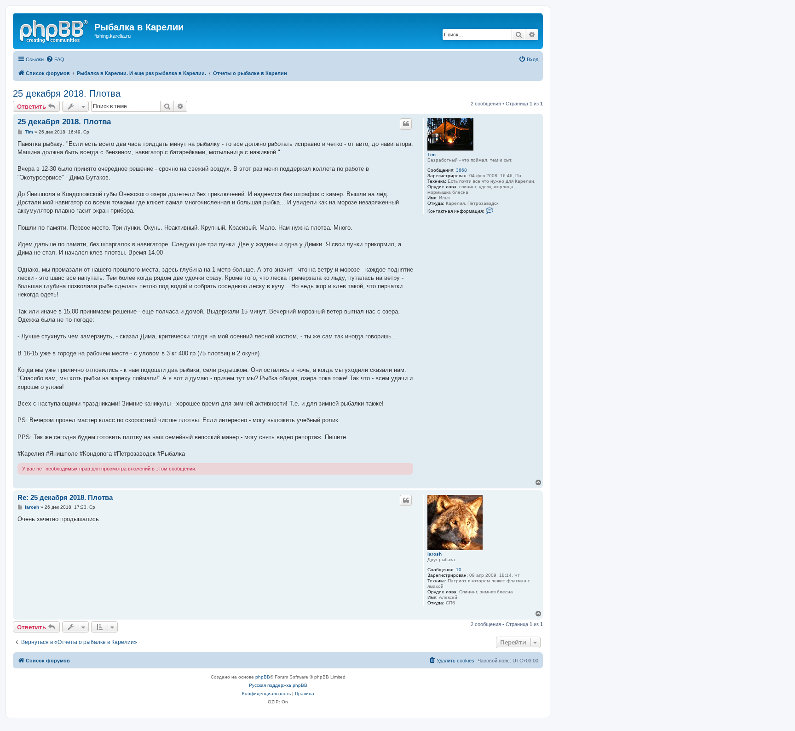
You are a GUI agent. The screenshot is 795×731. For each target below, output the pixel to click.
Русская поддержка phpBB (278, 685)
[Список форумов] (54, 30)
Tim (431, 154)
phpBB (262, 676)
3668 (461, 170)
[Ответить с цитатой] (406, 123)
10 (458, 569)
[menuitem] (55, 59)
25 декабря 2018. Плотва (67, 93)
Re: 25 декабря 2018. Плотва (65, 497)
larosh (434, 554)
